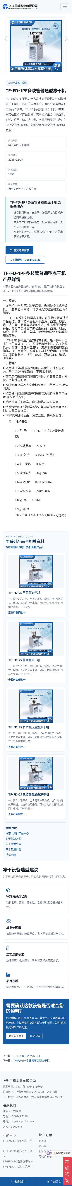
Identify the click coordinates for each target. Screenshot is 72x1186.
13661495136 (19, 1116)
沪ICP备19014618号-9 (29, 1086)
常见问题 (11, 854)
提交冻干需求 (16, 1035)
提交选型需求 (21, 250)
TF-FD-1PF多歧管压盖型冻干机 (31, 1060)
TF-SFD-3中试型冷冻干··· (17, 1166)
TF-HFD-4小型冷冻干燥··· (18, 1161)
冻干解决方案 (13, 838)
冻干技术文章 (13, 843)
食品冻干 (44, 1140)
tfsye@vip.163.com (22, 1121)
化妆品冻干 (45, 1151)
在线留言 (55, 1181)
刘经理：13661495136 (27, 259)
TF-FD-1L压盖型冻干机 (26, 1055)
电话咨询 (35, 1035)
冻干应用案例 (13, 849)
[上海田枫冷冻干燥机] (20, 6)
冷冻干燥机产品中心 (17, 833)
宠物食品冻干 (46, 1156)
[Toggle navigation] (64, 6)
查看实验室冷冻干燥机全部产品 (24, 547)
